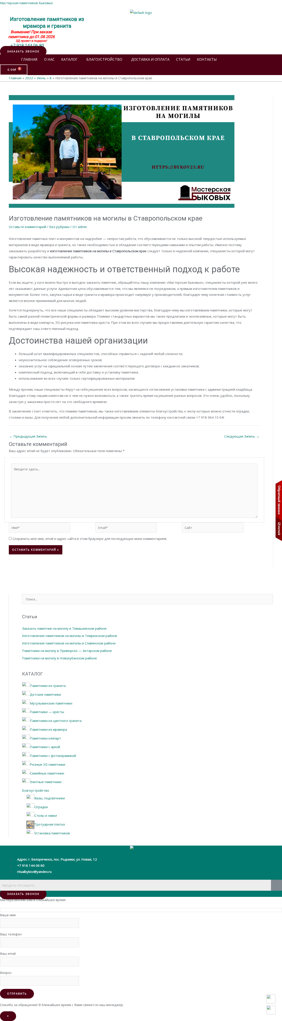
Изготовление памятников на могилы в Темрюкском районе (69, 635)
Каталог (69, 59)
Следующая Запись (241, 436)
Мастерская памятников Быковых (26, 3)
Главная (29, 59)
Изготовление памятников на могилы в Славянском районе (69, 643)
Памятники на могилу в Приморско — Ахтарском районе (67, 650)
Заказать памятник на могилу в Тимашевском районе (64, 628)
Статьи (183, 59)
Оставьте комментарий (27, 226)
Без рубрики (59, 226)
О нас (49, 59)
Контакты (207, 59)
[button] (23, 51)
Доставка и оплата (150, 59)
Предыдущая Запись (28, 436)
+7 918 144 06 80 (27, 45)
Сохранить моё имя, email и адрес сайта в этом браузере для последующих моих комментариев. (90, 538)
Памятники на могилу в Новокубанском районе (59, 658)
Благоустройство (104, 59)
